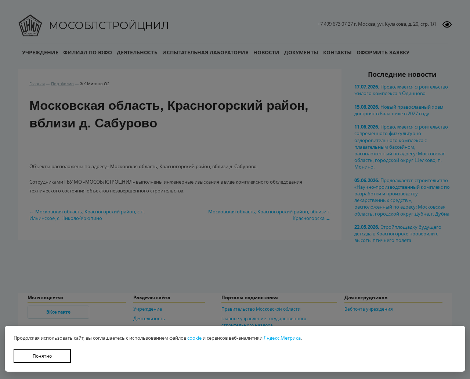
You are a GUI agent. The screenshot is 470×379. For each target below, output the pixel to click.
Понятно (42, 356)
